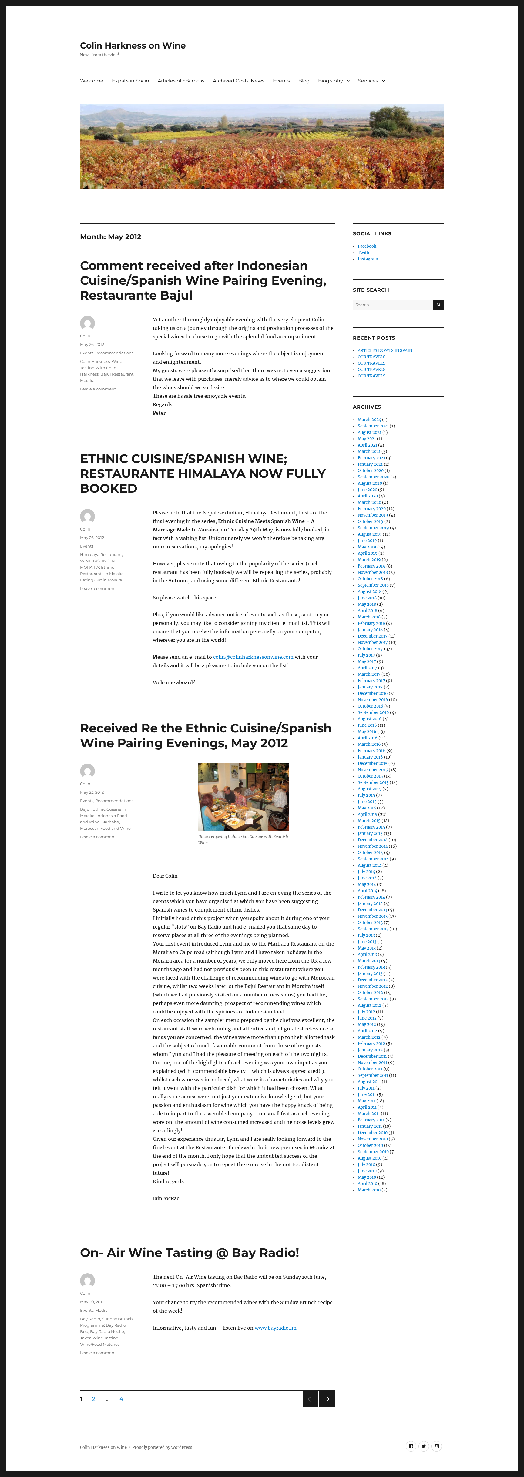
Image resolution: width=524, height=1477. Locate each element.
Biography (330, 81)
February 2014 (371, 897)
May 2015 (367, 808)
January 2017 (370, 687)
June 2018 (367, 598)
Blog (304, 81)
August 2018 (369, 591)
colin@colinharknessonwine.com (253, 657)
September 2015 (373, 782)
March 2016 (369, 744)
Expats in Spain (130, 81)
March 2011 (369, 1113)
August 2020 (370, 483)
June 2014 (367, 878)
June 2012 (367, 1018)
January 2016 (370, 757)
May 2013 (367, 948)
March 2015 (369, 820)
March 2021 (369, 451)
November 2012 (373, 986)
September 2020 (373, 477)
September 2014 (373, 859)
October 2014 (370, 852)
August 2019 (370, 534)
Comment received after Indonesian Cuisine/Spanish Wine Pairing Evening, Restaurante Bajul (203, 280)
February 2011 (371, 1120)
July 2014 (366, 871)
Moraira (87, 380)
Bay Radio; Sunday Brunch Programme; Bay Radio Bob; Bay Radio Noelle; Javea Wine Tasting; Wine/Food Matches (106, 1331)
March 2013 (369, 960)
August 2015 (369, 789)
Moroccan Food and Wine (105, 828)
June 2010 (367, 1171)
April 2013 (367, 954)
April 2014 (367, 890)
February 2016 (371, 750)
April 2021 (367, 445)
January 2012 (370, 1050)
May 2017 (367, 661)
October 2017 (370, 648)
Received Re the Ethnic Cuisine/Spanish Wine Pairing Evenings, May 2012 (206, 735)
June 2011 (367, 1094)
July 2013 (366, 935)
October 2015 (370, 776)
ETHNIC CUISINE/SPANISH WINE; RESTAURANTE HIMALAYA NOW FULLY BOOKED (203, 473)
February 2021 (371, 458)
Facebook (367, 246)
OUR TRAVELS (371, 357)
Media (101, 1310)
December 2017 (373, 636)
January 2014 (370, 903)
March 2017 (369, 674)
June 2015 (367, 801)
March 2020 (369, 502)
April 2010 (367, 1183)
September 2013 (373, 929)
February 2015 (371, 827)
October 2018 (370, 578)
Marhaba (110, 821)
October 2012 (370, 992)
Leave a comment (98, 389)
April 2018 (367, 610)
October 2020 (371, 470)
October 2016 (370, 706)
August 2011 (369, 1081)
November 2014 (373, 846)
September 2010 (373, 1151)
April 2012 (367, 1030)
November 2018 (373, 572)
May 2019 (367, 547)
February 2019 (371, 566)
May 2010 (367, 1177)
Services (368, 81)
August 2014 (369, 865)
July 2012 (366, 1011)
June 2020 (367, 489)
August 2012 (369, 1005)
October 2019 (370, 521)
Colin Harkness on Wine (133, 45)
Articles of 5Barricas (181, 81)
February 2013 (371, 967)
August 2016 (370, 719)
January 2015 (370, 833)
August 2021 (369, 432)
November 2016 (373, 699)
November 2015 (373, 769)
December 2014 (373, 839)
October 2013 (370, 922)
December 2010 (373, 1132)
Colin (85, 335)
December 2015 (373, 763)
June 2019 (367, 540)
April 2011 (367, 1107)
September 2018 (373, 585)
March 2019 (369, 559)
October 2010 (370, 1145)
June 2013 (367, 941)
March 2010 (369, 1190)
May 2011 (366, 1101)
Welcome (91, 81)
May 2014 (367, 884)
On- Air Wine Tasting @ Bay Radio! (189, 1252)
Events (281, 81)
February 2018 (371, 623)
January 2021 (370, 464)
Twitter (365, 252)
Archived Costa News (238, 81)
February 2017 (371, 680)
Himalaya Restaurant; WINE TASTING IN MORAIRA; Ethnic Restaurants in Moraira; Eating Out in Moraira (102, 567)
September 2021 (373, 426)
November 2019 (373, 515)
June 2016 (367, 725)
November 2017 (373, 642)
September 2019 (373, 528)
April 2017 (367, 668)
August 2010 (369, 1158)
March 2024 (369, 419)
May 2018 (367, 604)
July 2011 (366, 1088)
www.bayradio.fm (276, 1328)
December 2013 (372, 910)
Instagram (368, 259)
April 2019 (368, 553)
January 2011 (370, 1126)
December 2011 (372, 1056)
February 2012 (371, 1043)
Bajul (85, 809)
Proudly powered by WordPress (162, 1447)
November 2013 (373, 916)
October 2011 (370, 1069)
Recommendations (114, 352)
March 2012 (369, 1037)
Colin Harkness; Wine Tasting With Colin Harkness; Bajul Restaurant (106, 368)
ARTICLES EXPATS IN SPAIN (385, 350)
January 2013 (370, 973)
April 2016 (368, 738)
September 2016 (373, 712)
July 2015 (366, 795)
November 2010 (373, 1139)
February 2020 (372, 508)
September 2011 (373, 1075)
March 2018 (369, 617)
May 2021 (367, 438)
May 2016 (367, 731)
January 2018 (370, 629)
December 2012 (373, 980)
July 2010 (366, 1164)
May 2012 (367, 1024)
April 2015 (367, 814)
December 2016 (373, 693)
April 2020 (368, 496)
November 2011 (372, 1062)
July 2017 (366, 655)
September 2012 (373, 999)
